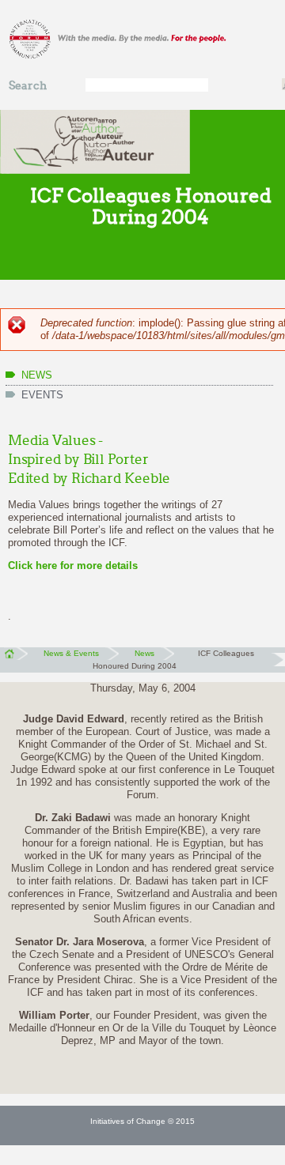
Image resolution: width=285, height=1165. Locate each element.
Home (14, 653)
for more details (97, 565)
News (36, 375)
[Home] (142, 40)
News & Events (71, 653)
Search (28, 85)
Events (42, 395)
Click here (32, 565)
